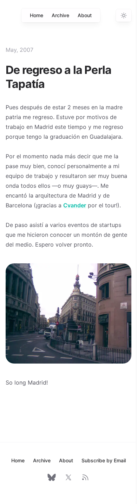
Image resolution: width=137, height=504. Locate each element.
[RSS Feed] (85, 477)
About (85, 15)
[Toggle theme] (123, 15)
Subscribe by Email (103, 460)
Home (36, 15)
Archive (60, 15)
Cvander (74, 205)
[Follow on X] (68, 477)
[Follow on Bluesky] (51, 477)
